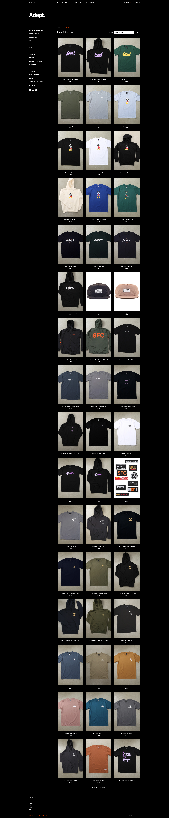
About (66, 2)
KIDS (38, 47)
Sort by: (111, 32)
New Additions (65, 27)
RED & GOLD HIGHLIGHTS (35, 27)
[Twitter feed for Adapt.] (33, 90)
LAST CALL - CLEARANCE (38, 81)
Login (86, 2)
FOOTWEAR (38, 54)
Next (104, 787)
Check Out (137, 2)
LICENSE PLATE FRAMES (35, 61)
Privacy (81, 2)
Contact (76, 2)
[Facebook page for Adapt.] (30, 90)
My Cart (129, 2)
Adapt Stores (60, 2)
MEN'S (38, 40)
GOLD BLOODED (38, 37)
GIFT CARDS (32, 85)
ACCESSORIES (38, 68)
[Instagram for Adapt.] (36, 90)
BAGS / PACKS (38, 64)
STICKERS (31, 57)
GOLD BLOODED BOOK (35, 34)
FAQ (71, 2)
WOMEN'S (38, 44)
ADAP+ (38, 78)
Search (131, 815)
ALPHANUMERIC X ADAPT (36, 30)
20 (100, 787)
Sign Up (92, 2)
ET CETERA (38, 71)
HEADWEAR (38, 51)
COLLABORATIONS (38, 75)
